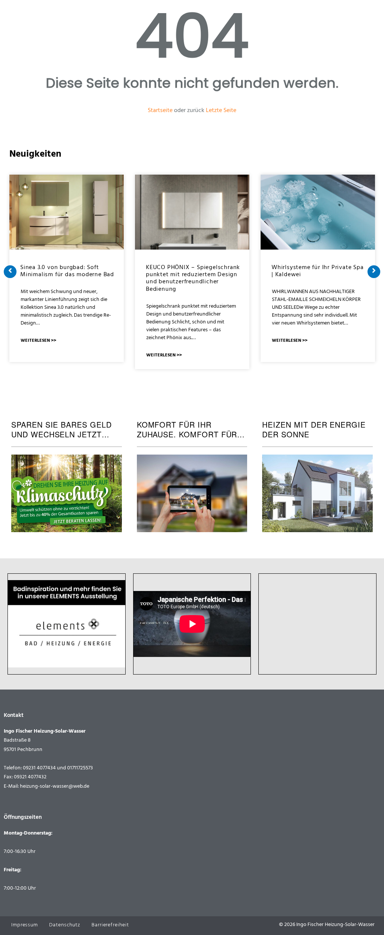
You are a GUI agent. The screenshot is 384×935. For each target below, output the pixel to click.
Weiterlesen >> (38, 341)
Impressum (24, 925)
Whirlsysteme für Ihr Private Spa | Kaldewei (318, 271)
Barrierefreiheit (110, 925)
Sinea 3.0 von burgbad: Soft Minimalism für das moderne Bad (67, 271)
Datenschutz (64, 925)
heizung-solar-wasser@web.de (54, 787)
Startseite (160, 111)
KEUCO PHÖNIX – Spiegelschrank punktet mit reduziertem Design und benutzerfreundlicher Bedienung (193, 278)
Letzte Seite (221, 111)
